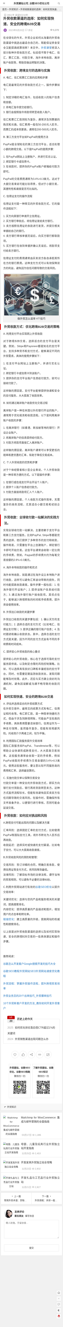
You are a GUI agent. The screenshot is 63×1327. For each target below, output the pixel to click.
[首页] (58, 1292)
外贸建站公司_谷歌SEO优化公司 (31, 3)
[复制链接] (39, 1054)
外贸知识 (13, 9)
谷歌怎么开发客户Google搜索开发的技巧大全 (29, 963)
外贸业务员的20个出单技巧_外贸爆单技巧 (27, 995)
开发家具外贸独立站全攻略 (36, 1162)
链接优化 (8, 919)
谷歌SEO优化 (43, 887)
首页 (4, 9)
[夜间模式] (58, 1310)
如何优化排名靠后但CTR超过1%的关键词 (31, 1030)
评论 (30, 30)
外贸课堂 (46, 47)
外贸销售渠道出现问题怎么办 (27, 1039)
